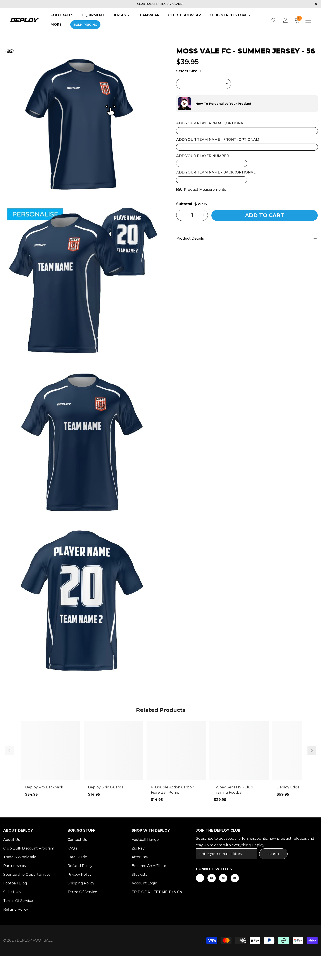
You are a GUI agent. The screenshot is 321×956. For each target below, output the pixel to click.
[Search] (274, 20)
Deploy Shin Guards (105, 787)
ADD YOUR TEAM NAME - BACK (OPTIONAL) (216, 172)
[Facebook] (200, 878)
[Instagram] (211, 878)
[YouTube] (235, 878)
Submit (274, 854)
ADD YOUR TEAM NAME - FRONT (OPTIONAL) (217, 139)
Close (316, 4)
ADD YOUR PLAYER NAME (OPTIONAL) (211, 123)
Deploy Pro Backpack (44, 787)
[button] (176, 103)
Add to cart (264, 215)
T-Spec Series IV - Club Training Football (233, 790)
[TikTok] (223, 878)
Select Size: (189, 71)
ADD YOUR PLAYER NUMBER (202, 156)
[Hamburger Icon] (308, 20)
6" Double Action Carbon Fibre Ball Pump (172, 790)
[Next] (311, 750)
